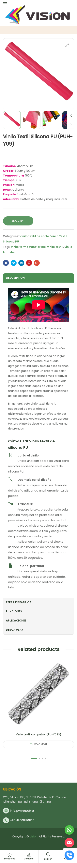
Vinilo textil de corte (34, 236)
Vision (34, 836)
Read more (40, 744)
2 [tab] (39, 758)
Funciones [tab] (14, 611)
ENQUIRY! (18, 221)
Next (71, 115)
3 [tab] (42, 758)
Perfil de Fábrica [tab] (18, 602)
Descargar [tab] (14, 630)
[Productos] (9, 855)
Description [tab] (15, 278)
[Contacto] (29, 855)
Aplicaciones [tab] (16, 620)
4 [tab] (45, 758)
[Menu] (5, 2)
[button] (67, 45)
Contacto (29, 858)
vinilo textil (55, 247)
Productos (9, 858)
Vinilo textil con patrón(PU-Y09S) (38, 734)
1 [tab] (34, 758)
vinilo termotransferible (28, 247)
